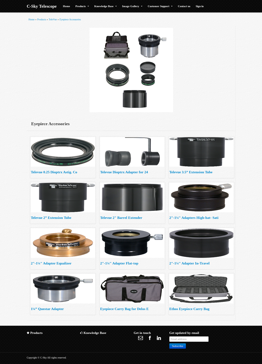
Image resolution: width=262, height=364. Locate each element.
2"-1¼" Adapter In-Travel (189, 263)
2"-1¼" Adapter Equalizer (51, 263)
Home (66, 6)
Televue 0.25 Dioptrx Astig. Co (54, 172)
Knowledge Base (104, 6)
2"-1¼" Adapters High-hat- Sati (194, 218)
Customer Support (159, 6)
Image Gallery (131, 6)
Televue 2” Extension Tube (51, 218)
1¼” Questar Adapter (47, 309)
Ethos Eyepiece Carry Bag (189, 309)
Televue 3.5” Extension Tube (190, 172)
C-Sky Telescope (42, 6)
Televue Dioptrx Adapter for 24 (124, 172)
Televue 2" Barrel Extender (121, 218)
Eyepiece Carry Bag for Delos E (124, 309)
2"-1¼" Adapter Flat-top (119, 263)
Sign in (200, 6)
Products (81, 6)
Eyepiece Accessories (70, 19)
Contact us (184, 6)
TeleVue (53, 19)
